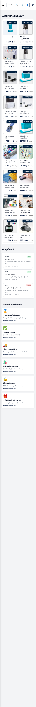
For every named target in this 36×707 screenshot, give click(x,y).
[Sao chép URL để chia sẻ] (33, 5)
